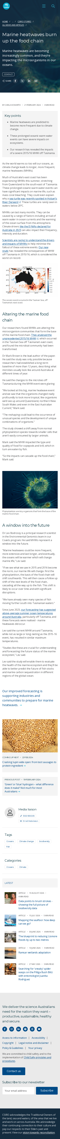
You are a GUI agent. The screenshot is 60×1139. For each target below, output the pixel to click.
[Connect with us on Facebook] (4, 1029)
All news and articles (13, 25)
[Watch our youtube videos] (39, 1029)
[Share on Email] (36, 81)
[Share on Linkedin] (29, 81)
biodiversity (44, 841)
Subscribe (46, 1090)
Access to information (14, 1037)
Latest (9, 883)
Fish (8, 846)
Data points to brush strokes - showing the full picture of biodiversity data (35, 904)
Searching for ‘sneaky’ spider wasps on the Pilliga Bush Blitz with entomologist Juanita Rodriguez (35, 974)
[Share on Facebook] (15, 81)
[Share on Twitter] (22, 81)
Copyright (8, 1043)
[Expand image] (30, 280)
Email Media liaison (30, 821)
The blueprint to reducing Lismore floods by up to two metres (37, 938)
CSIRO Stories (24, 21)
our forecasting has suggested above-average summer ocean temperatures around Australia (29, 613)
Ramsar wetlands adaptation (34, 952)
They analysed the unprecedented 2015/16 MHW (27, 336)
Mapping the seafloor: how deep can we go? (36, 921)
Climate (22, 867)
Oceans (10, 841)
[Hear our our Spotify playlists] (25, 1029)
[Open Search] (53, 6)
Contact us (14, 1071)
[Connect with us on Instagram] (11, 1029)
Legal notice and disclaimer (34, 1043)
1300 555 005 (28, 816)
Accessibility (38, 1037)
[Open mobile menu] (44, 6)
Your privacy (35, 1048)
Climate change (26, 841)
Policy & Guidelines (12, 1048)
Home (5, 21)
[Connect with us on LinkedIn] (18, 1029)
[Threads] (32, 1029)
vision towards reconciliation (39, 1132)
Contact (8, 74)
